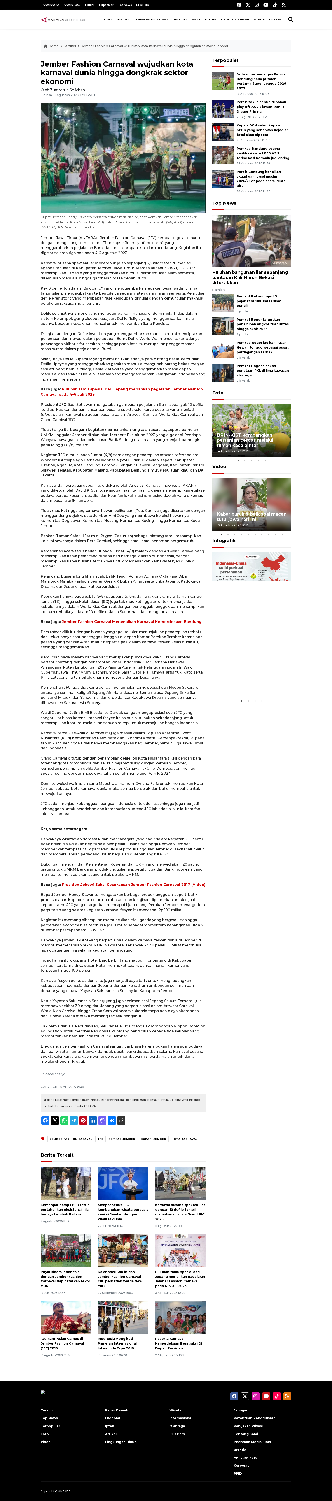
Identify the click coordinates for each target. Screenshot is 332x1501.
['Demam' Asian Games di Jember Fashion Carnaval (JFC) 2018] (66, 1317)
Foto (218, 392)
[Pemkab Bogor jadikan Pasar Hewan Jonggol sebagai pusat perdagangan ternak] (223, 349)
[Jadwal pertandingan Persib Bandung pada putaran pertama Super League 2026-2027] (223, 81)
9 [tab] (275, 534)
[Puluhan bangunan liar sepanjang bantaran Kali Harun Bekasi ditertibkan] (251, 241)
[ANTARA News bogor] (63, 19)
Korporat (241, 1466)
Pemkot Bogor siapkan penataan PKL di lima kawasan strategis (263, 370)
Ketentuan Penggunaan (255, 1418)
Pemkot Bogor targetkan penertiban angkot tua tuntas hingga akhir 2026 (263, 324)
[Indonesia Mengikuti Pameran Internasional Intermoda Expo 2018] (123, 1317)
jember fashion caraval (71, 1139)
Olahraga (177, 1426)
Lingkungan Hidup (235, 19)
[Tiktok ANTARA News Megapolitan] (275, 5)
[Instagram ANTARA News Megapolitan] (257, 5)
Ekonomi (112, 1418)
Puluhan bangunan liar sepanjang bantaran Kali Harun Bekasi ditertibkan (250, 277)
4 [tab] (258, 460)
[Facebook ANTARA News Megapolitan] (239, 5)
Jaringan (241, 1410)
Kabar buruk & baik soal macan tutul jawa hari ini (252, 516)
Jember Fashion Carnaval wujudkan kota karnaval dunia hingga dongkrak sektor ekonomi (155, 46)
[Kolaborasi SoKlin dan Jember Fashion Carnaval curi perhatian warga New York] (123, 1250)
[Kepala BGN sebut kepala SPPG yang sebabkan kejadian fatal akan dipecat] (223, 132)
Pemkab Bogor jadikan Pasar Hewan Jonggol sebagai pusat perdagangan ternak (263, 347)
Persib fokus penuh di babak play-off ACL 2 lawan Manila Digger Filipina (261, 107)
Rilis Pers (142, 5)
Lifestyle (180, 19)
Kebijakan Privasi (248, 1426)
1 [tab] (238, 460)
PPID (238, 1473)
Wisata (259, 19)
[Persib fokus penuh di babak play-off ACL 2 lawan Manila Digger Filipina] (223, 109)
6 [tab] (255, 534)
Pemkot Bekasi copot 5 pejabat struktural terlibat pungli (259, 301)
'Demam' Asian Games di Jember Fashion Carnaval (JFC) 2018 (62, 1343)
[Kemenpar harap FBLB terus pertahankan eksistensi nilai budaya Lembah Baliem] (66, 1183)
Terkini (89, 5)
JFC (100, 1139)
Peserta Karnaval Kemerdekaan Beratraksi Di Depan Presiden (178, 1343)
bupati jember (153, 1139)
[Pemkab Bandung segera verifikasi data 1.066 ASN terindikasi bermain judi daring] (223, 155)
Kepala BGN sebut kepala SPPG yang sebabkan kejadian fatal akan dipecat (263, 130)
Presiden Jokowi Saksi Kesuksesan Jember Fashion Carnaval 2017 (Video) (134, 885)
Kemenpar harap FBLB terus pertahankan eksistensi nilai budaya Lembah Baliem (65, 1209)
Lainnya (275, 19)
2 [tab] (245, 460)
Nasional (124, 19)
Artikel (211, 19)
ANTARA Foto (245, 1458)
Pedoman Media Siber (252, 1442)
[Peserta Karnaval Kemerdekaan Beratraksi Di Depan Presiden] (180, 1317)
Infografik (224, 540)
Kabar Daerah (116, 1410)
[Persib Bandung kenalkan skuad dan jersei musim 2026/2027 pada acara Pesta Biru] (223, 178)
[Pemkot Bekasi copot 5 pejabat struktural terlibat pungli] (223, 303)
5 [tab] (265, 460)
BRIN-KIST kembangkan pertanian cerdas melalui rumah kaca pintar (245, 440)
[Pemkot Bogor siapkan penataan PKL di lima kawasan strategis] (223, 372)
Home (108, 19)
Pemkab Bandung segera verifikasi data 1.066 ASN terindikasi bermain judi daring (263, 153)
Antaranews (51, 5)
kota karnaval (185, 1139)
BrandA (240, 1450)
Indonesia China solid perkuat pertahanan (251, 682)
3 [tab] (252, 460)
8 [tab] (269, 534)
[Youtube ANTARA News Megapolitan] (266, 5)
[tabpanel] (251, 430)
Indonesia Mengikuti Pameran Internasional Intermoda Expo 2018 (117, 1343)
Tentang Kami (246, 1434)
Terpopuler (106, 5)
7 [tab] (262, 534)
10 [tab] (282, 534)
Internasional (180, 1418)
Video (219, 466)
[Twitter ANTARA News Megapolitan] (248, 5)
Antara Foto (72, 5)
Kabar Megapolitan (151, 19)
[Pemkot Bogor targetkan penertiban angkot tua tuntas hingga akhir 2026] (223, 326)
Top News (125, 5)
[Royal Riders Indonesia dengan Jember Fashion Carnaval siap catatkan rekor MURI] (66, 1250)
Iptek (196, 19)
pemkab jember (122, 1139)
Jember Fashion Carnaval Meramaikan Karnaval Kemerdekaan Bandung (132, 622)
